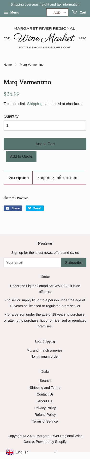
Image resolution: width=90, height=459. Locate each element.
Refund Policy (45, 415)
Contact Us (45, 394)
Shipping (34, 104)
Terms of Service (45, 421)
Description (18, 178)
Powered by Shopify (51, 442)
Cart (82, 12)
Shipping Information (57, 178)
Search (45, 380)
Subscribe (73, 263)
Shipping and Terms (45, 387)
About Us (45, 401)
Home (8, 64)
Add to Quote (21, 156)
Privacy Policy (45, 408)
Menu (14, 12)
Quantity (11, 116)
